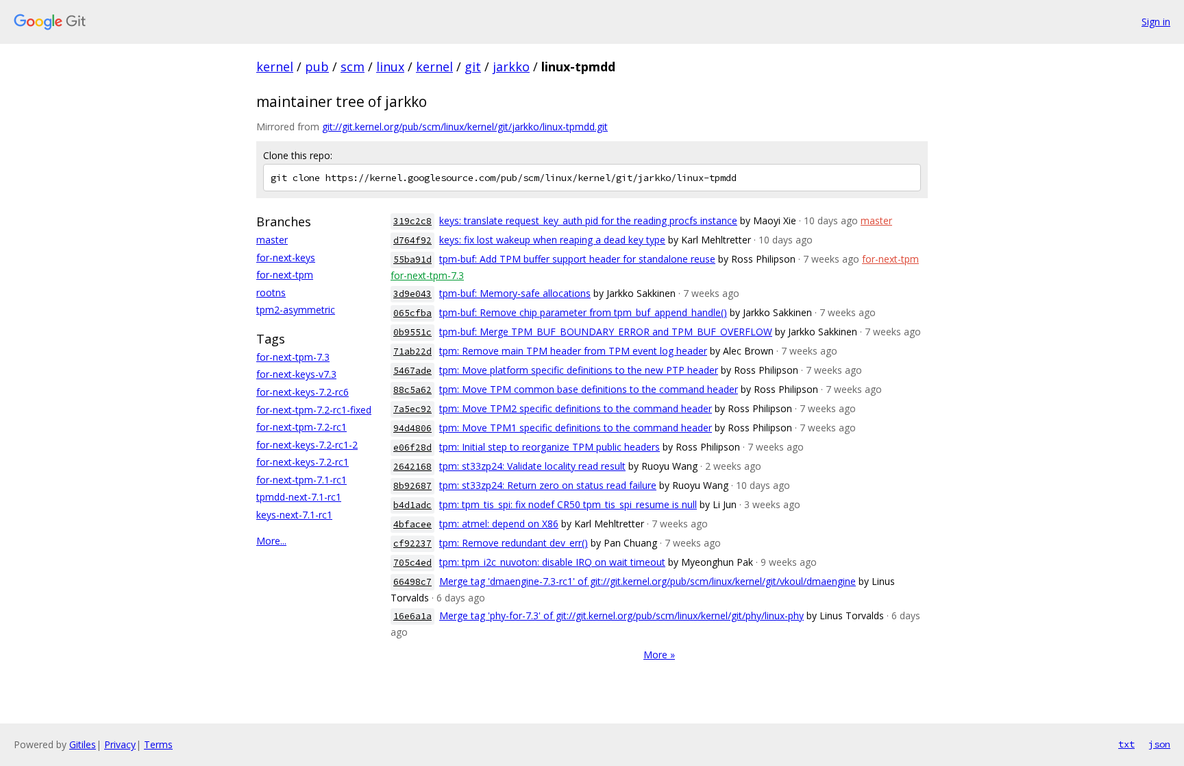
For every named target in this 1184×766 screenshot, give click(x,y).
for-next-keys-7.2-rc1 (302, 461)
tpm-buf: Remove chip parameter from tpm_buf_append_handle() (583, 312)
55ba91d (412, 259)
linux (390, 66)
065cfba (412, 313)
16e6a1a (412, 616)
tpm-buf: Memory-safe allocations (515, 293)
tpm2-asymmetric (295, 309)
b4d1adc (412, 505)
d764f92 (412, 240)
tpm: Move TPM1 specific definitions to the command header (575, 427)
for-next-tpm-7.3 (293, 356)
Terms (158, 744)
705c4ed (412, 562)
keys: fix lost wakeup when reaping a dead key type (552, 239)
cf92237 (412, 543)
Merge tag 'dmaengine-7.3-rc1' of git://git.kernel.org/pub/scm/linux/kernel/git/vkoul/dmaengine (647, 581)
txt (1126, 744)
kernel (274, 66)
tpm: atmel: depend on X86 (498, 523)
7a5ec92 (412, 409)
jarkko (511, 66)
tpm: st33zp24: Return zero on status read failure (547, 485)
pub (317, 66)
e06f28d (412, 447)
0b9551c (412, 332)
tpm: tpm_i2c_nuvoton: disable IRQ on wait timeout (552, 561)
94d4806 (412, 428)
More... (271, 540)
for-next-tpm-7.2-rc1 (301, 426)
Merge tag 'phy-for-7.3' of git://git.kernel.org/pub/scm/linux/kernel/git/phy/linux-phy (621, 615)
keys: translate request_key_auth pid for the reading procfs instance (588, 220)
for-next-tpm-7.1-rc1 (301, 479)
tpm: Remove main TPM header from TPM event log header (573, 350)
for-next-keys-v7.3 (296, 374)
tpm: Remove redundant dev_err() (513, 542)
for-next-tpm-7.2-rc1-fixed (313, 409)
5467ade (412, 370)
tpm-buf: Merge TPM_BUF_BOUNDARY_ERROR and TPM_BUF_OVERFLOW (605, 331)
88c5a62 (412, 390)
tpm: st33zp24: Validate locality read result (532, 465)
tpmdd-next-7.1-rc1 (298, 496)
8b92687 (412, 486)
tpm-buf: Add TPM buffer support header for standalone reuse (577, 258)
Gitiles (82, 744)
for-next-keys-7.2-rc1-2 (307, 444)
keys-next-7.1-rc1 (294, 514)
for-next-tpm (284, 274)
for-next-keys (285, 257)
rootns (271, 292)
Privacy (120, 744)
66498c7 (412, 582)
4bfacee (412, 524)
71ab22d (412, 351)
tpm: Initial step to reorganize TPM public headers (549, 446)
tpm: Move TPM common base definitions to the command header (588, 389)
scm (353, 66)
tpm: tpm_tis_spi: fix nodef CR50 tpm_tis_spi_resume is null (568, 504)
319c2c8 (412, 221)
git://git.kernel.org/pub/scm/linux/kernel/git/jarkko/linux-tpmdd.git (465, 126)
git (473, 66)
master (272, 239)
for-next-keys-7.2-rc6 (302, 391)
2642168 (412, 466)
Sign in (1156, 21)
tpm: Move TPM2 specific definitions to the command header (575, 408)
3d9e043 (412, 294)
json (1159, 744)
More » (659, 654)
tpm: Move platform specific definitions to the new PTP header (578, 369)
